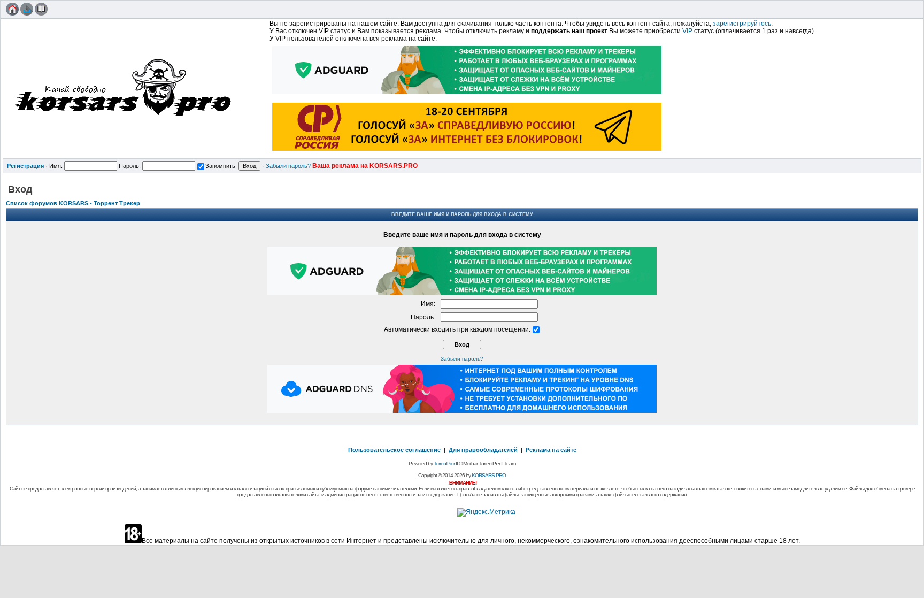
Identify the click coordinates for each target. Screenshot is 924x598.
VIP (687, 31)
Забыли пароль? (288, 166)
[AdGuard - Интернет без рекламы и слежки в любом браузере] (467, 95)
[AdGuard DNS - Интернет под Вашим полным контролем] (462, 411)
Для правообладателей (483, 450)
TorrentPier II (446, 463)
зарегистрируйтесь (742, 23)
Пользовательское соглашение (394, 450)
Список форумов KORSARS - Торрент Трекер (73, 203)
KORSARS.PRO (489, 475)
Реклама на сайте (551, 450)
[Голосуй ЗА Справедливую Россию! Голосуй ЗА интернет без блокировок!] (467, 152)
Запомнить (220, 166)
